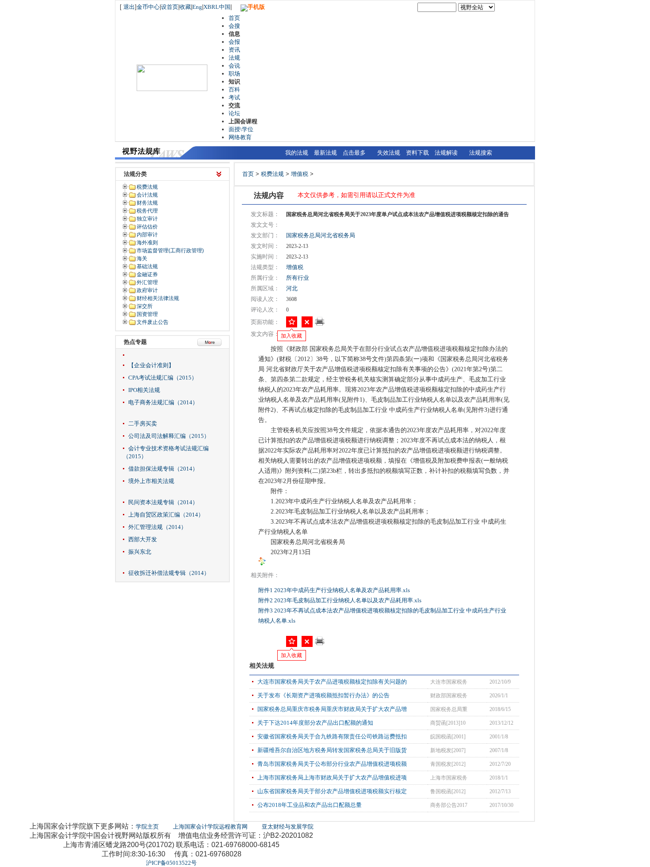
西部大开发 (142, 539)
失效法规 (388, 152)
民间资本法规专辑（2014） (163, 502)
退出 (129, 7)
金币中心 (148, 7)
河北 (292, 288)
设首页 (169, 7)
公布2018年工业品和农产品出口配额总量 (309, 805)
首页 (234, 18)
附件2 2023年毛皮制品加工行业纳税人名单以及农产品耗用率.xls (340, 600)
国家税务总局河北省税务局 (320, 235)
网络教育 (240, 137)
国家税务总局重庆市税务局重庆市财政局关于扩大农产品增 (332, 709)
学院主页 (147, 826)
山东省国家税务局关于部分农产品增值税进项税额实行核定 (332, 791)
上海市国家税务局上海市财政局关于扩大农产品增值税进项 (332, 777)
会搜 (234, 26)
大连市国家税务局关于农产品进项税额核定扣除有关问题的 (332, 681)
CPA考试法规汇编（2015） (162, 377)
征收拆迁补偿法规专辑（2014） (169, 573)
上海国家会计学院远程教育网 (210, 826)
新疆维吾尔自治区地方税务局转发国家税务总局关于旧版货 (332, 750)
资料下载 (417, 152)
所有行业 (297, 277)
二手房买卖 (142, 423)
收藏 (185, 7)
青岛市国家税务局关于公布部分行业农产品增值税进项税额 (332, 764)
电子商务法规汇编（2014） (163, 402)
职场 (234, 73)
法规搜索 (480, 152)
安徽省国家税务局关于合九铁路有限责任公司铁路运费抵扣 (332, 736)
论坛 (234, 113)
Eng (197, 7)
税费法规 (272, 174)
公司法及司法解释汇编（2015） (169, 436)
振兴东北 (139, 551)
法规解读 (446, 152)
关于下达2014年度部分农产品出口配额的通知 (315, 722)
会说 (234, 65)
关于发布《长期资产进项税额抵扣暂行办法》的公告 (323, 695)
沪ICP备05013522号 (171, 862)
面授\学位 (241, 129)
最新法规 (325, 152)
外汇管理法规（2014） (157, 527)
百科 (234, 89)
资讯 (234, 49)
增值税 (299, 174)
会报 (234, 41)
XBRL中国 (216, 7)
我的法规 (296, 152)
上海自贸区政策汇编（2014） (166, 514)
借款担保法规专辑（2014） (163, 468)
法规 (234, 57)
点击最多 (354, 152)
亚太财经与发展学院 (288, 826)
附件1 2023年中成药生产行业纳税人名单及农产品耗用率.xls (334, 590)
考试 (234, 97)
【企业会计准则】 (151, 365)
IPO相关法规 (144, 390)
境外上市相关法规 (151, 481)
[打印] (320, 324)
